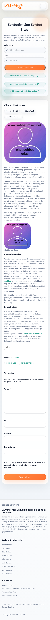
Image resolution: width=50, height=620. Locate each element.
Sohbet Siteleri (7, 574)
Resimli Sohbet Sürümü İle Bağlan (23, 84)
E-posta (7, 433)
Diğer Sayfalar (6, 552)
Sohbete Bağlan (26, 67)
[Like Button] (6, 347)
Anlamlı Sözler (7, 545)
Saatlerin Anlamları (8, 566)
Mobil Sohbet (6, 563)
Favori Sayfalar (7, 555)
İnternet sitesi (9, 447)
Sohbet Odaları (7, 570)
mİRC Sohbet (6, 559)
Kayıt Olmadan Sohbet (9, 595)
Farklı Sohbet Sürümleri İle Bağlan (23, 91)
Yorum (7, 389)
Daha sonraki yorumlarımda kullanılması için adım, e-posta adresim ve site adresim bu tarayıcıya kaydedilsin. (24, 465)
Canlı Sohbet (6, 548)
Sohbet (17, 357)
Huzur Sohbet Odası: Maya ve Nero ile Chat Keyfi (18, 588)
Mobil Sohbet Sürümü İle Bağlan (23, 76)
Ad (5, 420)
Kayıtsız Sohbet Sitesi (9, 592)
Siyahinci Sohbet (7, 585)
